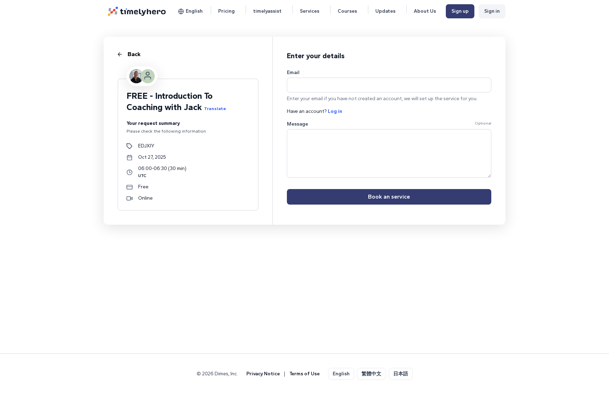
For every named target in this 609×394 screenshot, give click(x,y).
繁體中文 (371, 374)
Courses (347, 11)
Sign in (492, 11)
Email (293, 72)
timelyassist (267, 11)
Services (309, 11)
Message (297, 124)
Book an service (389, 196)
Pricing (226, 11)
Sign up (460, 11)
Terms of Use (304, 374)
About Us (425, 11)
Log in (335, 111)
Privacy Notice (263, 374)
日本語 (400, 374)
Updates (385, 11)
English (194, 11)
